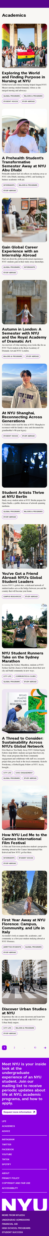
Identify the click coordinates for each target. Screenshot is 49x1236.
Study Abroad (28, 101)
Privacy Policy (10, 1178)
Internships (9, 185)
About (5, 1173)
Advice (6, 1131)
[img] (24, 46)
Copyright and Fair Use (16, 1183)
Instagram (8, 1139)
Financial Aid (10, 1224)
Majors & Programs (33, 96)
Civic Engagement (24, 773)
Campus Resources (12, 597)
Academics (8, 1126)
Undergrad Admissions (16, 1220)
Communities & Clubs (26, 676)
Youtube (7, 1154)
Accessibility (10, 1188)
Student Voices (10, 101)
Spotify (6, 1164)
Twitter (6, 1144)
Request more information (17, 1112)
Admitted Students (12, 947)
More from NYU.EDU (13, 1215)
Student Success (12, 1232)
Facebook (8, 1149)
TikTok (5, 1159)
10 (35, 1047)
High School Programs (16, 1228)
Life (4, 1121)
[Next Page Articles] (45, 1047)
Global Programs (11, 96)
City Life (7, 676)
